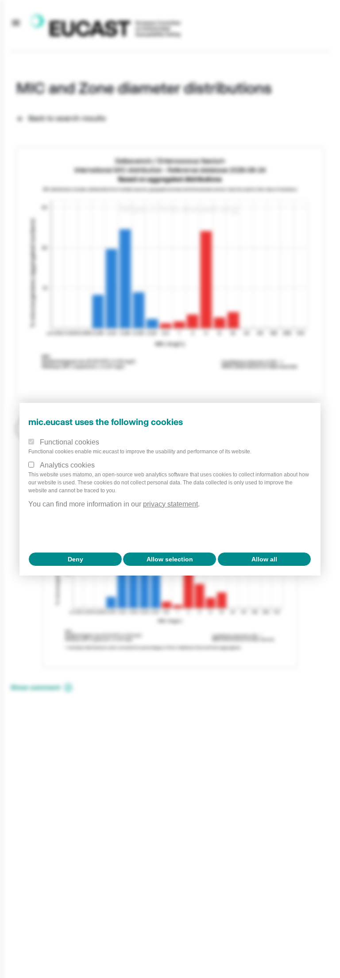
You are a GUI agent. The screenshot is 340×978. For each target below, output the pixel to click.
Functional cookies (69, 442)
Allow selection (170, 559)
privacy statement (170, 504)
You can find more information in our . (114, 504)
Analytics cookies (67, 465)
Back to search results (67, 118)
